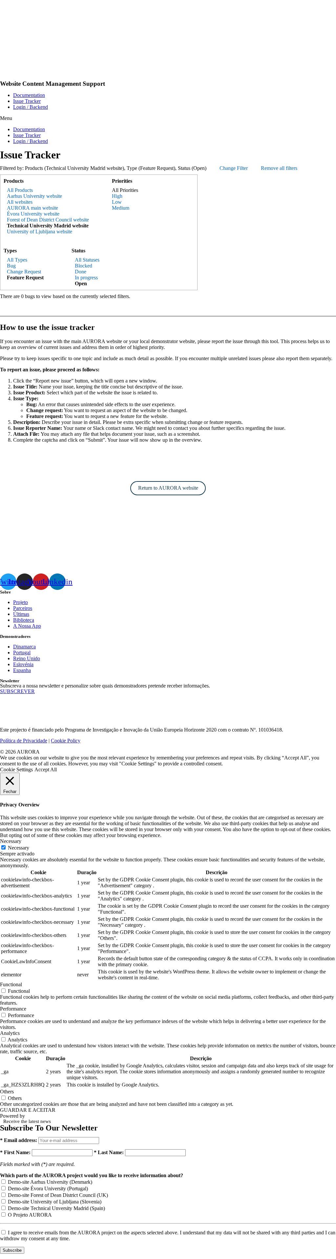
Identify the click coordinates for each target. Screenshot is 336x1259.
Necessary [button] (10, 841)
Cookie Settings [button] (16, 769)
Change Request (24, 271)
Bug (11, 265)
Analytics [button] (10, 1033)
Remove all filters (279, 168)
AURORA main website (32, 208)
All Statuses (87, 260)
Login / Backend (30, 107)
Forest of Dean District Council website (48, 219)
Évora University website (33, 214)
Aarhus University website (34, 196)
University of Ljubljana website (39, 231)
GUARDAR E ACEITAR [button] (27, 1110)
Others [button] (7, 1091)
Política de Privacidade (23, 740)
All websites (19, 202)
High (117, 196)
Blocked (83, 265)
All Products (20, 190)
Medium (120, 208)
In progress (86, 277)
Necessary (18, 848)
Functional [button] (11, 984)
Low (117, 202)
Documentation (29, 95)
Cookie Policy (65, 740)
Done (80, 271)
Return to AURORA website (168, 488)
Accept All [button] (45, 769)
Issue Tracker (27, 101)
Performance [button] (13, 1009)
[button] (168, 118)
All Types (17, 260)
